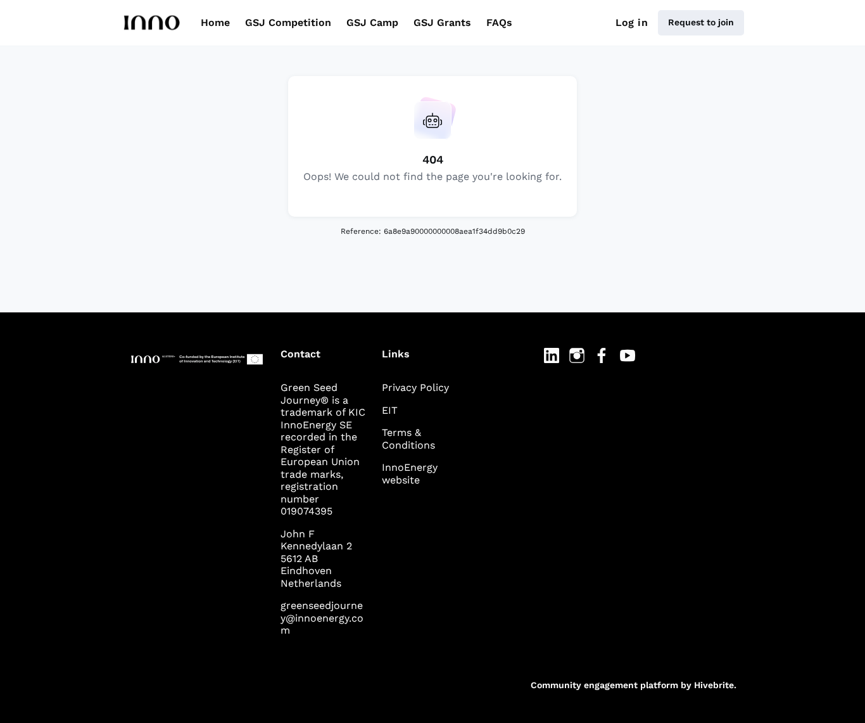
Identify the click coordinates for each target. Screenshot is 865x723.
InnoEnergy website (410, 473)
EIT (390, 410)
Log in (632, 22)
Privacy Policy (415, 387)
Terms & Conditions (408, 438)
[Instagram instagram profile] (576, 356)
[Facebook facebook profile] (602, 356)
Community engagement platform (604, 685)
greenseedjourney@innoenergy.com (322, 617)
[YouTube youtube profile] (627, 356)
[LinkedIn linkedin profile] (551, 356)
